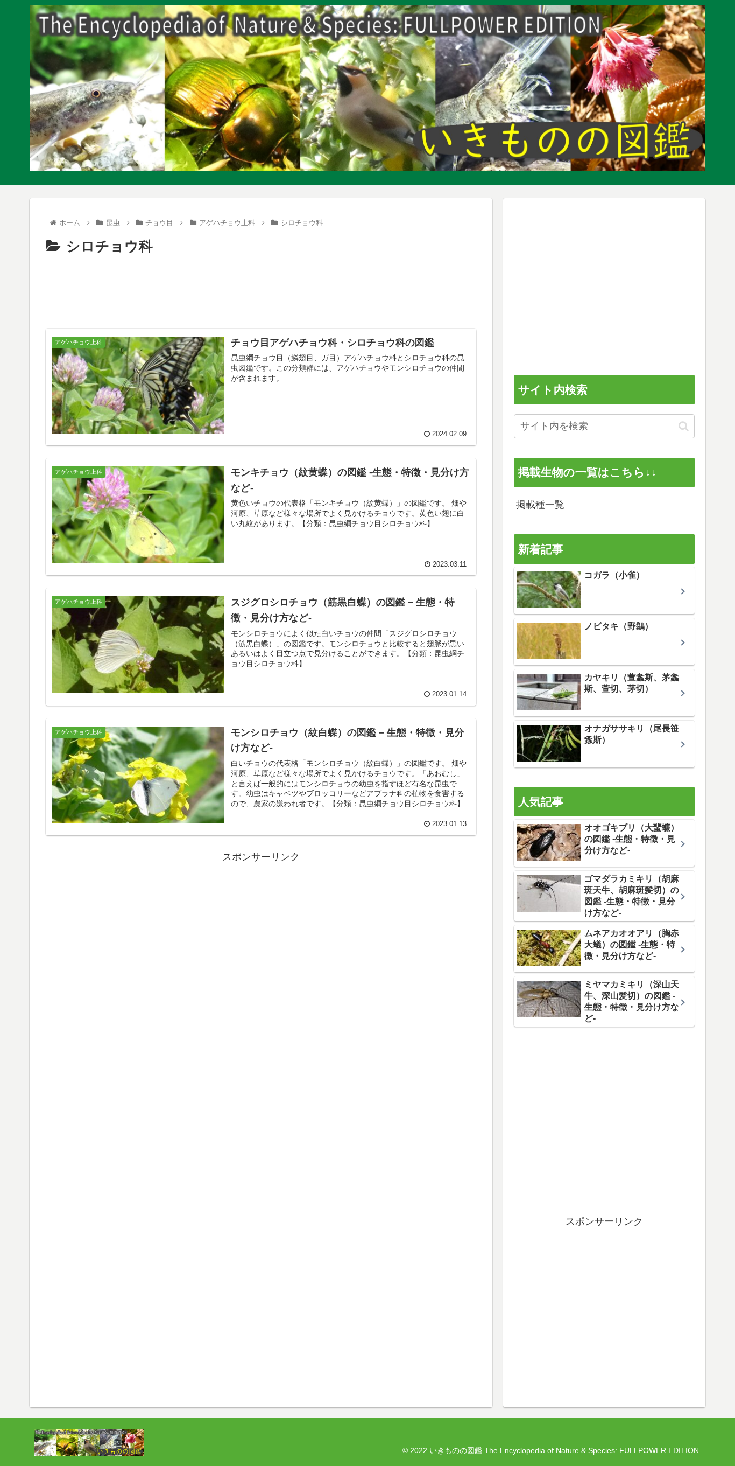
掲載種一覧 (540, 504)
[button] (683, 426)
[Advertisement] (261, 288)
